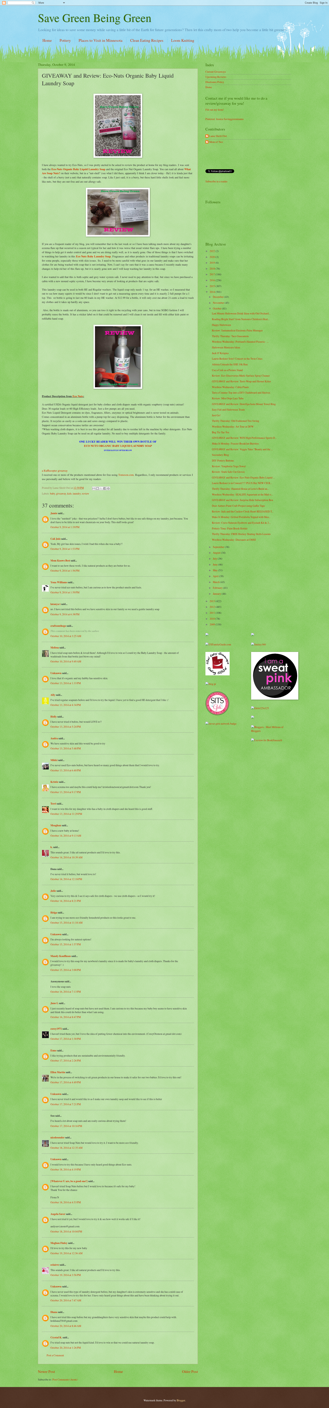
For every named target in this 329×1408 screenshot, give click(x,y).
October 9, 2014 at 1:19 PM (64, 527)
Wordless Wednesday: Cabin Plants (230, 387)
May (215, 570)
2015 (213, 286)
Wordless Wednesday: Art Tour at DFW (233, 426)
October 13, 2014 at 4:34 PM (65, 705)
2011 (213, 613)
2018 (213, 268)
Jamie (53, 513)
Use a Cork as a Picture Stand (227, 370)
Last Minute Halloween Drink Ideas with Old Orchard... (241, 313)
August (217, 552)
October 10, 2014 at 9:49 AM (65, 661)
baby (52, 493)
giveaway (61, 493)
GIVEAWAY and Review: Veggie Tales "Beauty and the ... (242, 449)
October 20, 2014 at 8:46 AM (65, 1326)
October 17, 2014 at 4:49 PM (65, 1082)
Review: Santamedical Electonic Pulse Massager (237, 330)
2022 (213, 251)
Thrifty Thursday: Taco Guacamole (230, 336)
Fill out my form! (214, 109)
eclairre (54, 1265)
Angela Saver (57, 1214)
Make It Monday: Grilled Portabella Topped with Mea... (241, 517)
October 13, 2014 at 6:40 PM (65, 770)
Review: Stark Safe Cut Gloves (228, 472)
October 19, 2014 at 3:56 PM (65, 1275)
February (218, 588)
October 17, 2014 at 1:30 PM (65, 1039)
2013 (213, 601)
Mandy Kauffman (60, 956)
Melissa (54, 647)
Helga (53, 912)
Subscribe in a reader (216, 181)
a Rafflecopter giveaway (55, 470)
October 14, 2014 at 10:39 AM (66, 857)
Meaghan (55, 825)
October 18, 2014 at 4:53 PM (65, 1202)
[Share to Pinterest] (108, 488)
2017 (213, 274)
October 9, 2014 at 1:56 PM (64, 570)
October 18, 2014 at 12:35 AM (66, 1147)
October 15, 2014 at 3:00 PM (65, 970)
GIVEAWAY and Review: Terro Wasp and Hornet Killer (241, 381)
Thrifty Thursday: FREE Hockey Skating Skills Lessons (241, 534)
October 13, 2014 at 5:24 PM (65, 726)
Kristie (54, 782)
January (217, 593)
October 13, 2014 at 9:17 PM (65, 792)
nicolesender (57, 1137)
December (218, 297)
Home (47, 40)
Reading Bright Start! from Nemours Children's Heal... (240, 319)
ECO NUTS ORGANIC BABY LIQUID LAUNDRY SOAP (118, 446)
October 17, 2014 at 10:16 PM (66, 1126)
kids (69, 493)
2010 (213, 618)
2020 (213, 257)
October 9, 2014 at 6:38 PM (64, 614)
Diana (53, 1312)
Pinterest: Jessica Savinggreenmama (224, 119)
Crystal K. (56, 1337)
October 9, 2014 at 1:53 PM (64, 549)
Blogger (181, 1400)
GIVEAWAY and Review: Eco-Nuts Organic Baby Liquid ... (243, 477)
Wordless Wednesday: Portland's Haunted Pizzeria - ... (240, 341)
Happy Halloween (221, 325)
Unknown (55, 673)
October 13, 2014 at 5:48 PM (65, 748)
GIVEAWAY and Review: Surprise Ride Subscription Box (242, 500)
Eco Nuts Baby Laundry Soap (93, 256)
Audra (54, 738)
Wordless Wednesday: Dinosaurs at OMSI (234, 539)
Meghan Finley (58, 1243)
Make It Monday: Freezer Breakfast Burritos (235, 443)
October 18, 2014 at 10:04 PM (66, 1231)
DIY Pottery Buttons (223, 460)
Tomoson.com (126, 475)
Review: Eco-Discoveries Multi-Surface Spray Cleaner (241, 375)
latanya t (55, 604)
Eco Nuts (77, 396)
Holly (53, 716)
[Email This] (94, 488)
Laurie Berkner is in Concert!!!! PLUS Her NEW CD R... (242, 483)
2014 (213, 292)
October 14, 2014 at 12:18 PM (66, 879)
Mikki (53, 760)
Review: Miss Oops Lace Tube (228, 398)
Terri (53, 803)
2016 (213, 280)
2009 (213, 624)
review (85, 493)
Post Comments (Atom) (64, 1379)
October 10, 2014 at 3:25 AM (65, 636)
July (215, 558)
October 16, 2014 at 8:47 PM (65, 1017)
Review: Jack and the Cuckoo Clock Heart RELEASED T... (242, 511)
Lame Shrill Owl (218, 136)
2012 (213, 607)
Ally (52, 695)
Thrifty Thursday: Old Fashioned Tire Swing (235, 421)
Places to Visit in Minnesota (100, 40)
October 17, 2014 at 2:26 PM (65, 1060)
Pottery (65, 40)
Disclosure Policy (214, 82)
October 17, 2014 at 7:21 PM (65, 1104)
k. (51, 847)
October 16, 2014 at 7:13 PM (65, 991)
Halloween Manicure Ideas (226, 347)
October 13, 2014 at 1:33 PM (65, 683)
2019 (213, 262)
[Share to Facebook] (105, 488)
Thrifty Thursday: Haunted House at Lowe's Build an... (240, 489)
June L (54, 1003)
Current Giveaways (215, 71)
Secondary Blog (220, 455)
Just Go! (216, 415)
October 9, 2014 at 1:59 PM (64, 592)
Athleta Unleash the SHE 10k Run (230, 364)
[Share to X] (101, 488)
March (216, 582)
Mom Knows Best (60, 560)
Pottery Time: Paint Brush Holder (230, 528)
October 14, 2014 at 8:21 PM (65, 901)
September (219, 547)
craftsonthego (58, 626)
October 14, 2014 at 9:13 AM (65, 835)
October (217, 308)
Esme (53, 1050)
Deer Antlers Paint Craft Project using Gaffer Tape (238, 505)
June (215, 564)
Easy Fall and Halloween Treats (228, 409)
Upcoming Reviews (215, 77)
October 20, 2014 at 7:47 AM (65, 1300)
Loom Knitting (182, 40)
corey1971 (56, 1029)
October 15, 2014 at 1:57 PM (65, 944)
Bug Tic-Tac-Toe (220, 432)
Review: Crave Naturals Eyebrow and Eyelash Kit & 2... (241, 522)
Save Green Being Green (94, 17)
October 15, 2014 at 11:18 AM (66, 922)
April (216, 576)
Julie (53, 891)
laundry (77, 493)
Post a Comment (55, 1355)
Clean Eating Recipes (146, 40)
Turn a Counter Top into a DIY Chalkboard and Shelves (241, 392)
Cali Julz (55, 539)
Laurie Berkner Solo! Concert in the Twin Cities (237, 358)
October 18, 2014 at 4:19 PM (65, 1169)
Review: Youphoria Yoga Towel (229, 466)
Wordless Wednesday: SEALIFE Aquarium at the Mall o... (242, 494)
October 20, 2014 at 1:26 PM (65, 1347)
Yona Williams (58, 582)
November (219, 302)
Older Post (190, 1371)
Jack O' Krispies (220, 353)
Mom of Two (216, 142)
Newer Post (46, 1371)
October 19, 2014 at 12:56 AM (66, 1253)
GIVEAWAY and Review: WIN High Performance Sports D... (244, 438)
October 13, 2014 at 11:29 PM (66, 814)
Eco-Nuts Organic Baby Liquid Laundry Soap (78, 169)
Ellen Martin (57, 1072)
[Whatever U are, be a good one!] (69, 1181)
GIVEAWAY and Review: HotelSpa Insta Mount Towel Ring (244, 404)
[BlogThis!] (97, 488)
